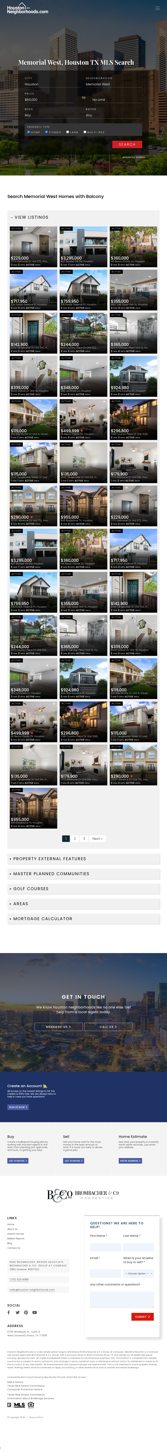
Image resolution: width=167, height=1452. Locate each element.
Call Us (107, 1027)
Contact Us (13, 1248)
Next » (97, 839)
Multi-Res (95, 132)
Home (35, 132)
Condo (54, 132)
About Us (12, 1229)
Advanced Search (133, 157)
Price (29, 93)
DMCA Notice (15, 1382)
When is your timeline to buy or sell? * (138, 1260)
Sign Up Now (17, 1107)
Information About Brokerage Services (30, 1398)
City (28, 78)
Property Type (38, 127)
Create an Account (83, 1097)
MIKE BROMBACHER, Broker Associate (37, 1262)
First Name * (98, 1236)
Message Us (57, 1027)
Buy (28, 1149)
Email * (95, 1258)
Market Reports (15, 1238)
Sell (83, 1149)
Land (74, 132)
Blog (9, 1243)
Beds (29, 109)
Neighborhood (99, 78)
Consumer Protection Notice (25, 1389)
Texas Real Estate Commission (26, 1385)
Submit (141, 1317)
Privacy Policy (36, 1417)
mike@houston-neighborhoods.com (32, 1289)
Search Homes (15, 1233)
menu (156, 8)
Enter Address (129, 1160)
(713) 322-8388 (19, 1279)
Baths (91, 109)
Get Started (16, 1160)
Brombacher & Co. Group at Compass (38, 1265)
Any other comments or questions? (115, 1284)
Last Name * (132, 1236)
